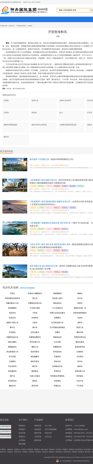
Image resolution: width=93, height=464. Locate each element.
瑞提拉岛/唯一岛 (80, 308)
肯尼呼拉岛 (12, 381)
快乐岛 (79, 361)
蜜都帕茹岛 (12, 347)
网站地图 (22, 444)
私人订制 (48, 426)
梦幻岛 (34, 298)
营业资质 (22, 433)
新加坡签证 (67, 452)
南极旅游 (10, 449)
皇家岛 (79, 323)
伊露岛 (57, 332)
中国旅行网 (3, 26)
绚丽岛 (79, 293)
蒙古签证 (88, 452)
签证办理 (48, 433)
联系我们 (22, 429)
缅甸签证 (81, 452)
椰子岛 (12, 327)
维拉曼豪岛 (35, 357)
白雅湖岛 (80, 352)
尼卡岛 (79, 298)
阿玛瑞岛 (80, 376)
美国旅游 (37, 449)
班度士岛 (80, 327)
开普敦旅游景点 (21, 26)
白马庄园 (57, 342)
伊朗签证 (51, 452)
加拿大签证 (17, 452)
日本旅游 (58, 449)
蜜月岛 (34, 366)
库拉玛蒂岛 (35, 352)
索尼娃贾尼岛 (80, 347)
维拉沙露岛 (12, 342)
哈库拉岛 (12, 318)
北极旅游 (17, 449)
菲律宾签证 (59, 452)
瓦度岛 (79, 318)
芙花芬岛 (12, 313)
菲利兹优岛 (57, 352)
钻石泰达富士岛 (57, 323)
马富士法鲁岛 (35, 376)
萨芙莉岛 (57, 371)
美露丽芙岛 (57, 347)
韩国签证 (38, 452)
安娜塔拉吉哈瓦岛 (35, 303)
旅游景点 (12, 26)
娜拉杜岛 (12, 386)
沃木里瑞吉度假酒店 (57, 327)
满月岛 (34, 327)
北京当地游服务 (51, 429)
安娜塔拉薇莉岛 (35, 337)
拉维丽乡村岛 (57, 366)
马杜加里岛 (12, 366)
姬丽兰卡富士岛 (12, 323)
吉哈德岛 (57, 381)
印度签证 (32, 452)
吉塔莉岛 (34, 318)
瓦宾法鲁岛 (35, 332)
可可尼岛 (80, 386)
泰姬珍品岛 (57, 337)
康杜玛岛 (80, 332)
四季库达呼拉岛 (80, 337)
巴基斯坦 (74, 452)
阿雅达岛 (57, 386)
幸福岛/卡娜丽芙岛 (35, 293)
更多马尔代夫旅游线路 (27, 288)
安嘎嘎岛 (57, 318)
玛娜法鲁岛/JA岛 (12, 303)
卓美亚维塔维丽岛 (80, 313)
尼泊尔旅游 (87, 449)
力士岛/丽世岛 (57, 308)
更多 (65, 165)
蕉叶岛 (12, 376)
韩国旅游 (65, 449)
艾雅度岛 (57, 357)
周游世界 (37, 426)
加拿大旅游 (44, 449)
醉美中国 (37, 433)
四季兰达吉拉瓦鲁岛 (57, 313)
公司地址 (22, 440)
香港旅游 (30, 449)
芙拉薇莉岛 (12, 371)
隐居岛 (79, 366)
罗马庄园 (12, 357)
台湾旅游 (23, 449)
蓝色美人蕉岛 (57, 298)
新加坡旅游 (79, 449)
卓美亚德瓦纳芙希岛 (12, 298)
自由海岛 (37, 429)
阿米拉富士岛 (35, 342)
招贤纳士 (22, 437)
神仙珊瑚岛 (12, 308)
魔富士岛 (34, 347)
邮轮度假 (37, 440)
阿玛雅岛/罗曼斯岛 (57, 376)
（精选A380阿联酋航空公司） (52, 159)
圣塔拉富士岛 (80, 371)
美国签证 (10, 452)
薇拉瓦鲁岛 (80, 342)
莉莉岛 (79, 303)
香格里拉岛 (57, 303)
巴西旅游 (51, 449)
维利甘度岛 (35, 361)
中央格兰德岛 (35, 308)
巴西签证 (25, 452)
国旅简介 (22, 426)
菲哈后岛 (57, 361)
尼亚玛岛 (34, 386)
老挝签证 (45, 452)
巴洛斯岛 (12, 332)
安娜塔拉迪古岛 (12, 337)
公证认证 (48, 437)
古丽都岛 (12, 361)
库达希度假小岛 (12, 352)
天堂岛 (12, 293)
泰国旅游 (71, 449)
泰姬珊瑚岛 (57, 293)
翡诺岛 (34, 381)
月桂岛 (34, 323)
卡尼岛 (34, 313)
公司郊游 (37, 437)
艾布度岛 (80, 357)
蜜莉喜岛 (34, 371)
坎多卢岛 (80, 381)
